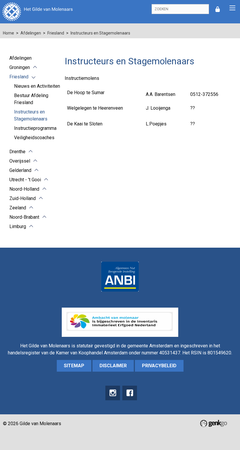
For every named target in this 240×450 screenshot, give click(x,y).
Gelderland (20, 170)
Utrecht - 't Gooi (25, 179)
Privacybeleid (159, 365)
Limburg (17, 226)
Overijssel (19, 161)
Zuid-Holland (22, 198)
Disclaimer (113, 365)
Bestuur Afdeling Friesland (31, 99)
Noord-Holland (24, 189)
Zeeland (17, 208)
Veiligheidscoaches (34, 137)
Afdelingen (30, 33)
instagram (112, 393)
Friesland (55, 33)
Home (8, 33)
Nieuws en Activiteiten (37, 86)
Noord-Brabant (24, 217)
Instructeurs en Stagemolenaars (100, 33)
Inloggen (217, 9)
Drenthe (17, 151)
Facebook (129, 393)
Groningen (19, 67)
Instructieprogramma (35, 128)
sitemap (74, 365)
